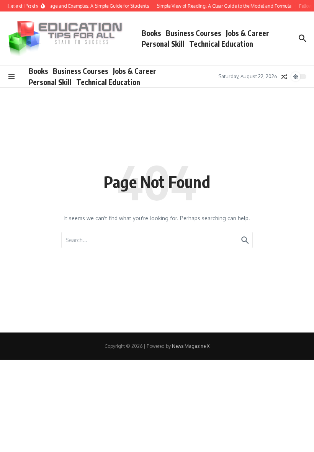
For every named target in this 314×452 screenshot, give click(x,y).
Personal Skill (163, 43)
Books (151, 33)
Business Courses (193, 33)
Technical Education (221, 43)
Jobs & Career (247, 33)
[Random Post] (284, 77)
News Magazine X (190, 346)
